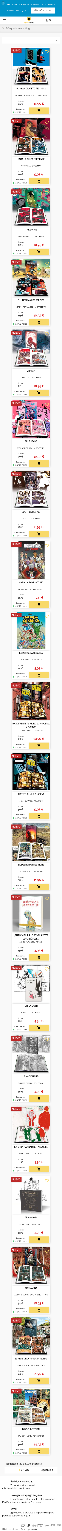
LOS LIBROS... (35, 1013)
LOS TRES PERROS (31, 512)
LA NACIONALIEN (31, 1076)
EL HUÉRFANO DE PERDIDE (31, 300)
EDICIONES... (38, 589)
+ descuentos (19, 109)
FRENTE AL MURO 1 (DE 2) (31, 794)
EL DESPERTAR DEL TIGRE (31, 865)
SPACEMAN (42, 95)
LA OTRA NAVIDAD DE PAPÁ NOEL (31, 1147)
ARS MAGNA (31, 1288)
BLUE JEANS (31, 441)
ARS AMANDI (31, 1217)
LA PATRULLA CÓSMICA (31, 653)
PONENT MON (42, 1295)
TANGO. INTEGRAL (31, 1429)
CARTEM (39, 730)
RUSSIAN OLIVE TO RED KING (31, 88)
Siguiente (47, 1470)
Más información (43, 10)
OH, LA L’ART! (31, 1006)
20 (27, 1469)
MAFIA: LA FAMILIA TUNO (31, 582)
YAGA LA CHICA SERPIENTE (31, 159)
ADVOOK (39, 942)
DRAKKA (31, 371)
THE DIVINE (31, 229)
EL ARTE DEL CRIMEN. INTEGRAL (31, 1358)
